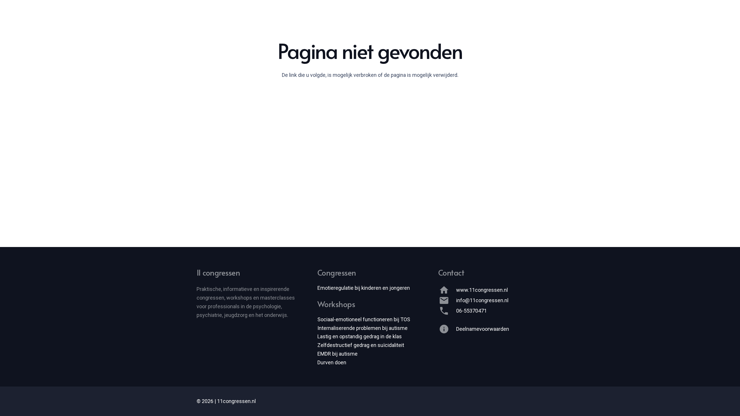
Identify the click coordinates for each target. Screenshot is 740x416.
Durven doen (331, 362)
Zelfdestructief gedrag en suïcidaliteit (360, 345)
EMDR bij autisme (337, 354)
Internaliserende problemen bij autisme (362, 328)
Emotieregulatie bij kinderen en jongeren (363, 288)
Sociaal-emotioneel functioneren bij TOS (363, 319)
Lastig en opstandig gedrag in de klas (359, 336)
